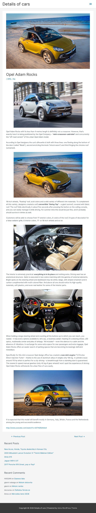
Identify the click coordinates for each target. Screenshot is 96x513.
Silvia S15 (8, 457)
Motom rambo (17, 486)
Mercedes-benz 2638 (20, 494)
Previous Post (18, 436)
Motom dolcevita (25, 482)
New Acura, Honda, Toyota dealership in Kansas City (25, 449)
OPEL (9, 79)
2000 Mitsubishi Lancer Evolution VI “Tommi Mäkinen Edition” (29, 453)
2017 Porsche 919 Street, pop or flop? (19, 464)
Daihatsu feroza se (22, 490)
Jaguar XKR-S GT (11, 461)
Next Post (79, 436)
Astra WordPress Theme (67, 508)
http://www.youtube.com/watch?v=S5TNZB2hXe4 (26, 428)
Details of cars (16, 4)
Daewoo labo (19, 479)
